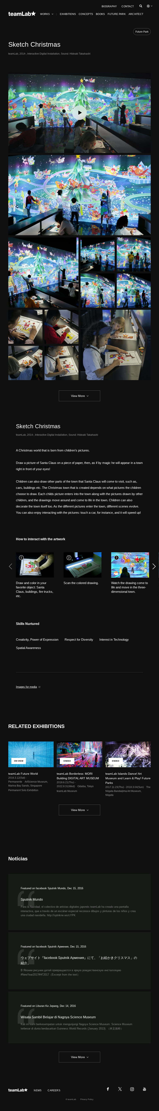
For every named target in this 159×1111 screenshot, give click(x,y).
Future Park (141, 31)
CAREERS (54, 1090)
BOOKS (100, 14)
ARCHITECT (136, 14)
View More (78, 396)
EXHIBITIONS (68, 14)
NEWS (37, 1090)
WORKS (45, 14)
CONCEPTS (86, 14)
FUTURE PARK (117, 14)
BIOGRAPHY (109, 6)
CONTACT (128, 6)
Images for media (26, 686)
